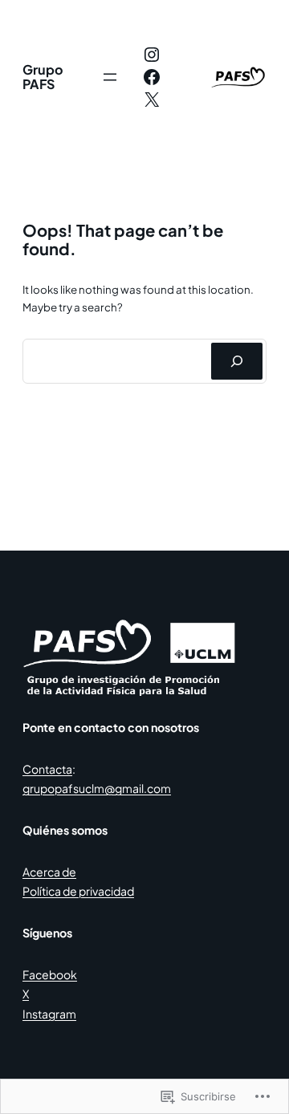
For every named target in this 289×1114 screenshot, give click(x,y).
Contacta (47, 769)
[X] (151, 99)
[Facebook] (151, 77)
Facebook (49, 974)
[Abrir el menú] (110, 77)
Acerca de (49, 871)
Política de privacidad (78, 891)
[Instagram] (151, 54)
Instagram (49, 1013)
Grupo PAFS (42, 76)
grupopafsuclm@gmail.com (96, 788)
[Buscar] (237, 361)
